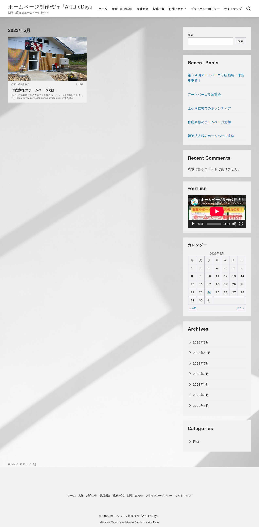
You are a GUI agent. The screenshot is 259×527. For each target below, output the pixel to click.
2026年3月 (201, 342)
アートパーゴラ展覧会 (204, 94)
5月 (35, 464)
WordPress (153, 522)
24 (209, 292)
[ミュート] (234, 224)
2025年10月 (202, 352)
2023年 (24, 464)
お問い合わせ (177, 9)
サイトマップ (233, 9)
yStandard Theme (109, 522)
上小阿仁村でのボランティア (209, 108)
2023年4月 (201, 384)
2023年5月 (201, 373)
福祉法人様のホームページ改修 (211, 135)
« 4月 (193, 307)
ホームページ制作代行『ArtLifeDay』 (51, 6)
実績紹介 (143, 9)
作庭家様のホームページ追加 (33, 90)
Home (12, 464)
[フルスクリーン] (241, 224)
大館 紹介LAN (122, 9)
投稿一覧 (159, 9)
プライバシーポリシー (205, 9)
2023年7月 (201, 363)
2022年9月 (201, 394)
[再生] (193, 224)
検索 (191, 35)
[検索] (248, 9)
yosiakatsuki (128, 522)
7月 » (240, 307)
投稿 (196, 441)
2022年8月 (201, 405)
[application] (217, 211)
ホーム (103, 9)
